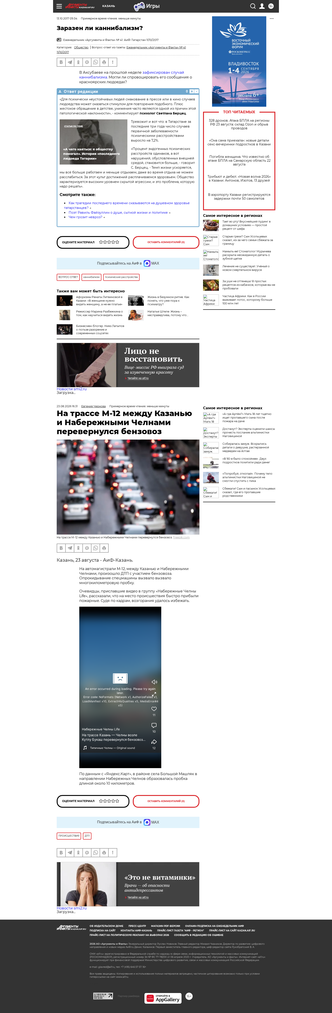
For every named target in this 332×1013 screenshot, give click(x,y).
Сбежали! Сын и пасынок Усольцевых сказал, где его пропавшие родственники (248, 492)
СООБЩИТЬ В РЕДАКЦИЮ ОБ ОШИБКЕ (198, 935)
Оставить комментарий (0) (166, 242)
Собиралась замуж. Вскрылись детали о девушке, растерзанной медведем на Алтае (245, 447)
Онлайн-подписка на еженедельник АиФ (214, 926)
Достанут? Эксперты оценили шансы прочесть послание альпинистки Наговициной (248, 432)
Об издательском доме (106, 926)
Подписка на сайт (102, 930)
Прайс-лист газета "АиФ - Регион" (180, 930)
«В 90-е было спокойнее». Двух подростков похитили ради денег (246, 460)
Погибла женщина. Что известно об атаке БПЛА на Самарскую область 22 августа (239, 160)
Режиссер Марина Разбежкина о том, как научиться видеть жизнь (99, 313)
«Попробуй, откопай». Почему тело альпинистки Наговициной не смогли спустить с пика (247, 477)
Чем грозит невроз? (85, 217)
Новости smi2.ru (72, 389)
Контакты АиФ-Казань (136, 930)
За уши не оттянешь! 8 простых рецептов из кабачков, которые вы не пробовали (248, 284)
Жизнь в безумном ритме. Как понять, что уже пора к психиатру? (168, 300)
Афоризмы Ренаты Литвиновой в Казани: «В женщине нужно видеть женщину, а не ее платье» (99, 300)
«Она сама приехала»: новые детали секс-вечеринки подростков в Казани (239, 142)
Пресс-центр (137, 926)
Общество (81, 47)
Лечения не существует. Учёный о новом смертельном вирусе (246, 268)
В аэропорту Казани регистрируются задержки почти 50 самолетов (239, 197)
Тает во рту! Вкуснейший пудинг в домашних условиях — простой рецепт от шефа (246, 225)
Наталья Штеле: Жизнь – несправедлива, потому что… (167, 313)
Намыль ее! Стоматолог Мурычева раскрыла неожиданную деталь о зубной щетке (246, 255)
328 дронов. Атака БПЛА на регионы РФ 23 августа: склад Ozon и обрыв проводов (239, 124)
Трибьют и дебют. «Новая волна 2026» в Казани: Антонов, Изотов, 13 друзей (239, 178)
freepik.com (181, 537)
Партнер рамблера (128, 996)
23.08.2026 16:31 (67, 406)
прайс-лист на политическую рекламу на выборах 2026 (129, 935)
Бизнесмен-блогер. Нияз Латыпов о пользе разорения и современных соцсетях (100, 329)
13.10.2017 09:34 (67, 18)
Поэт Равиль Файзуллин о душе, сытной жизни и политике (118, 213)
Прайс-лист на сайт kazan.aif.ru (232, 930)
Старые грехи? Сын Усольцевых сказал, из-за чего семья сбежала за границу (247, 240)
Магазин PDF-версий (165, 926)
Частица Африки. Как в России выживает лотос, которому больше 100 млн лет (247, 299)
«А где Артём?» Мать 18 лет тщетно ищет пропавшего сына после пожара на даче (246, 417)
